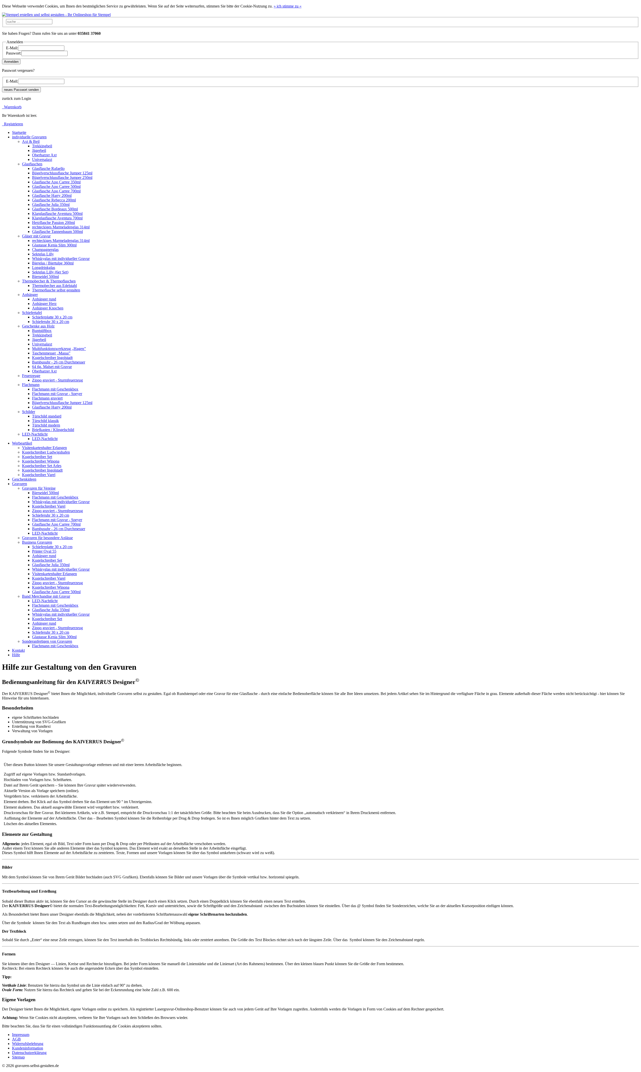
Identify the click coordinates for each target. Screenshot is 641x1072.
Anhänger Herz (44, 303)
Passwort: (13, 53)
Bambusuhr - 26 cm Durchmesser (58, 362)
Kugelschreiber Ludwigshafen (46, 452)
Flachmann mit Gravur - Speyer (57, 394)
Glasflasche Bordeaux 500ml (55, 209)
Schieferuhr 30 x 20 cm (50, 321)
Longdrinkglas (43, 267)
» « (287, 6)
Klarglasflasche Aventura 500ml (57, 213)
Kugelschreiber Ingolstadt (52, 357)
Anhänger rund (44, 299)
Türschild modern (46, 425)
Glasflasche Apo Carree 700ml (56, 191)
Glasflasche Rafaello (48, 168)
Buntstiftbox (42, 330)
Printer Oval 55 (44, 551)
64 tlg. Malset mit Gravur (52, 367)
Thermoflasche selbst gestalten (56, 290)
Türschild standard (46, 416)
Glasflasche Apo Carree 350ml (56, 182)
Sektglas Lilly (43, 254)
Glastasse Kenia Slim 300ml (54, 245)
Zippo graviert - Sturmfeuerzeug (57, 380)
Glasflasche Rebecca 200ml (54, 200)
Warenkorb (12, 107)
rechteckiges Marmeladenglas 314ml (61, 227)
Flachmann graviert (47, 398)
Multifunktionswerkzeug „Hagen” (59, 348)
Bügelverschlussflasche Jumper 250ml (62, 177)
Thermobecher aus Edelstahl (54, 285)
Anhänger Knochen (47, 308)
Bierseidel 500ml (45, 276)
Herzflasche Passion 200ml (53, 222)
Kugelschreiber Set (37, 457)
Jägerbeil (39, 150)
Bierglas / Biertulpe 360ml (53, 263)
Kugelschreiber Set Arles (41, 466)
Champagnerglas (45, 249)
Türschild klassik (45, 421)
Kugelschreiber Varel (38, 475)
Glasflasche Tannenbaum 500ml (57, 231)
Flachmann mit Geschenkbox (55, 389)
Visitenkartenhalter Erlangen (44, 448)
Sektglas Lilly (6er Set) (50, 272)
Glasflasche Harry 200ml (52, 195)
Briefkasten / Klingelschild (53, 430)
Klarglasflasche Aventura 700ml (57, 218)
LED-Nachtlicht (45, 439)
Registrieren (12, 124)
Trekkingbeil (42, 146)
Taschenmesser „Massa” (51, 353)
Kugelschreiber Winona (40, 461)
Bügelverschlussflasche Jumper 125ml (62, 173)
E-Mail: (12, 48)
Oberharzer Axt (44, 155)
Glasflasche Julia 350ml (51, 204)
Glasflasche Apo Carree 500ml (56, 186)
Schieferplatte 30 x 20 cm (52, 317)
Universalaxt (42, 159)
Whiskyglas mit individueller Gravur (61, 258)
